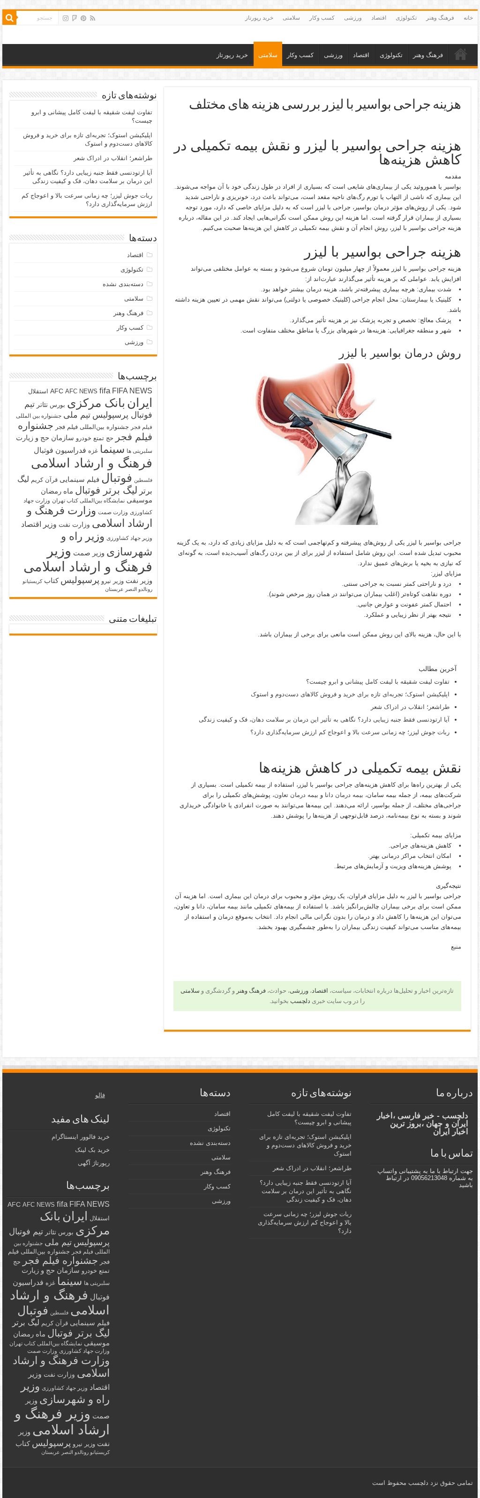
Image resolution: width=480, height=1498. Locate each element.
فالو (100, 1095)
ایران (139, 402)
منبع (456, 946)
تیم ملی (76, 415)
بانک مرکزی (96, 402)
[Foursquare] (74, 18)
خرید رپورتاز (259, 18)
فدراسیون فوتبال (60, 450)
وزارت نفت (74, 524)
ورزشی (353, 18)
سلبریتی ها (139, 451)
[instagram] (65, 18)
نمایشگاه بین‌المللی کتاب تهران (88, 500)
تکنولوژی (406, 18)
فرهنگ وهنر (440, 18)
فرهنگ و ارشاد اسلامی (91, 463)
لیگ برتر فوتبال (106, 490)
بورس (57, 404)
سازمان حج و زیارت (45, 438)
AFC (56, 391)
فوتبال (116, 477)
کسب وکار (322, 18)
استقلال (38, 391)
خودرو (83, 438)
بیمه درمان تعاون (296, 794)
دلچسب (300, 1000)
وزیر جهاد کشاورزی (129, 538)
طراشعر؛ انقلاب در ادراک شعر (410, 706)
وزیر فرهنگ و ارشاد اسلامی (87, 558)
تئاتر (42, 404)
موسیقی (139, 500)
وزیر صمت (89, 553)
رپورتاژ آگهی (94, 1162)
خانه (468, 18)
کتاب (51, 580)
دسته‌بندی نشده (123, 284)
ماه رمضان (57, 491)
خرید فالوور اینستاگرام (81, 1136)
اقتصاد (378, 18)
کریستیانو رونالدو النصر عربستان (75, 1452)
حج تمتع (103, 438)
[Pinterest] (83, 18)
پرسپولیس (79, 580)
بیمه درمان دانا (344, 794)
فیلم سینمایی (79, 479)
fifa (104, 390)
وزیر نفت (139, 580)
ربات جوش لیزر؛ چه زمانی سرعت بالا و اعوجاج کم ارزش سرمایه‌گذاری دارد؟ (350, 732)
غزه (93, 450)
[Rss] (92, 18)
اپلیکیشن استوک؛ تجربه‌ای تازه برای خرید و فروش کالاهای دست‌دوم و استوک (350, 694)
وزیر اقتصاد (39, 524)
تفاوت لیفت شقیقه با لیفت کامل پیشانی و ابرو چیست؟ (378, 681)
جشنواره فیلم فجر (60, 1260)
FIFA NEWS (132, 390)
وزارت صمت (113, 512)
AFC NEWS (81, 391)
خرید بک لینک (92, 1149)
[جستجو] (9, 18)
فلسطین (143, 480)
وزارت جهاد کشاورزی (84, 1351)
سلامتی (291, 18)
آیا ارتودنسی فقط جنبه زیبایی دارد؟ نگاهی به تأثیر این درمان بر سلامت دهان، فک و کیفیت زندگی (324, 719)
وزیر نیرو (112, 580)
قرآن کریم (44, 479)
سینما (112, 449)
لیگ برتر (25, 1322)
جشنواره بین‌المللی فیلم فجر (92, 426)
